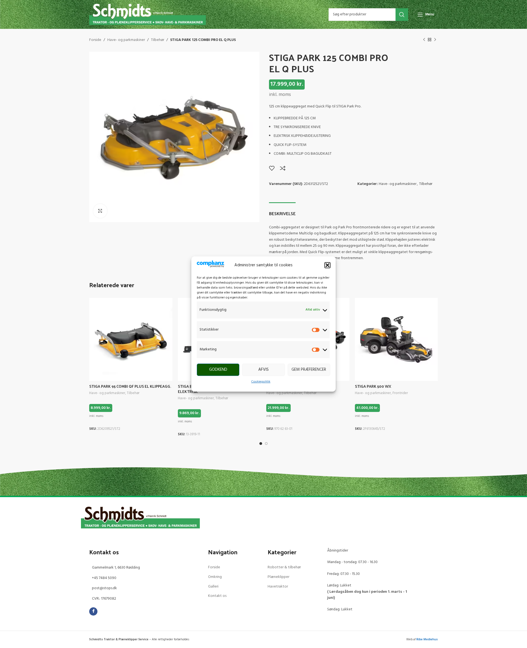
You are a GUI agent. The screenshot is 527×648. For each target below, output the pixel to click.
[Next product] (435, 40)
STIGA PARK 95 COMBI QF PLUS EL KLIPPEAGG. (130, 386)
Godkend (218, 369)
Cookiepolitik (260, 381)
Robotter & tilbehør (284, 567)
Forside (95, 40)
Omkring (215, 577)
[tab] (282, 210)
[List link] (144, 568)
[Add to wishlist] (271, 168)
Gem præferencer (308, 369)
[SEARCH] (402, 14)
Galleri (213, 586)
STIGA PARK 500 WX (373, 386)
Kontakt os (217, 596)
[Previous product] (424, 40)
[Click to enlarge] (100, 211)
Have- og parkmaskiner (126, 40)
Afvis (263, 369)
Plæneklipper (278, 577)
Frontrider (400, 393)
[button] (327, 265)
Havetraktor (278, 586)
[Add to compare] (282, 168)
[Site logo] (147, 14)
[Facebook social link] (93, 611)
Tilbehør (157, 40)
